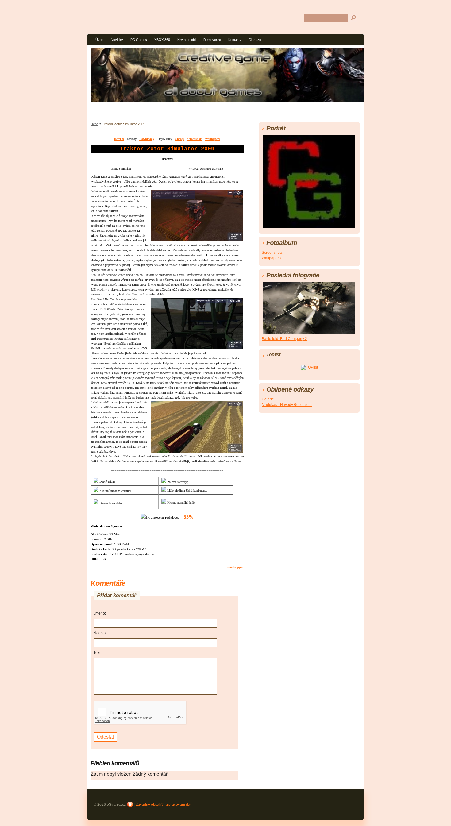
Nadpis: (100, 633)
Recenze (119, 139)
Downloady (146, 139)
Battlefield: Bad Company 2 (284, 339)
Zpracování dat (178, 804)
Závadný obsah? (150, 804)
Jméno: (100, 613)
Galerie (268, 399)
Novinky (117, 39)
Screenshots (194, 139)
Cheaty (179, 139)
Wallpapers (212, 139)
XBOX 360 (162, 39)
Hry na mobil (186, 39)
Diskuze (255, 39)
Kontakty (234, 39)
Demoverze (212, 39)
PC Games (138, 39)
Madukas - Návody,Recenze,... (287, 405)
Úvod (99, 39)
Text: (97, 652)
